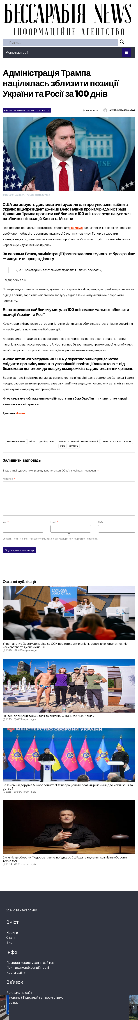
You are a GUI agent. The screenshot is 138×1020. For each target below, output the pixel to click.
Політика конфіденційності (27, 967)
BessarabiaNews (126, 110)
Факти (20, 413)
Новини (12, 933)
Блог (10, 942)
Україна (73, 446)
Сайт (100, 522)
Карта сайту (16, 972)
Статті (29, 110)
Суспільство (42, 110)
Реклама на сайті (19, 993)
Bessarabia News (16, 441)
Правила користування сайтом (30, 963)
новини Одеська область (116, 441)
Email (54, 522)
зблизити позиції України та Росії (78, 441)
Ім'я (6, 522)
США (62, 446)
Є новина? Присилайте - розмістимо (34, 997)
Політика (18, 110)
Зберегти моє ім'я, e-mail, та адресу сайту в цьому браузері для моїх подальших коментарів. (50, 538)
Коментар (9, 478)
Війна (7, 110)
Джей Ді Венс (46, 441)
